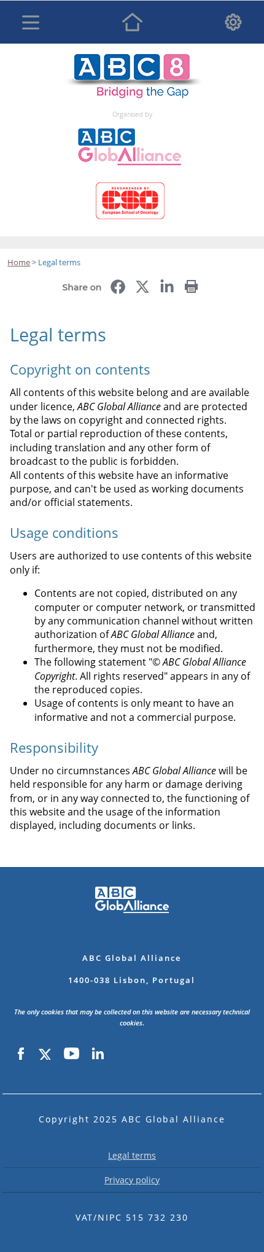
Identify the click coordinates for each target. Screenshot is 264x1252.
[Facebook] (21, 1054)
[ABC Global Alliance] (133, 123)
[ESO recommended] (132, 177)
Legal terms (132, 1155)
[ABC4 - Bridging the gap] (132, 60)
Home (132, 22)
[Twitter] (44, 1054)
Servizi (233, 22)
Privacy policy (132, 1180)
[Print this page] (192, 282)
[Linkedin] (97, 1054)
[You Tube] (71, 1054)
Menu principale (30, 22)
